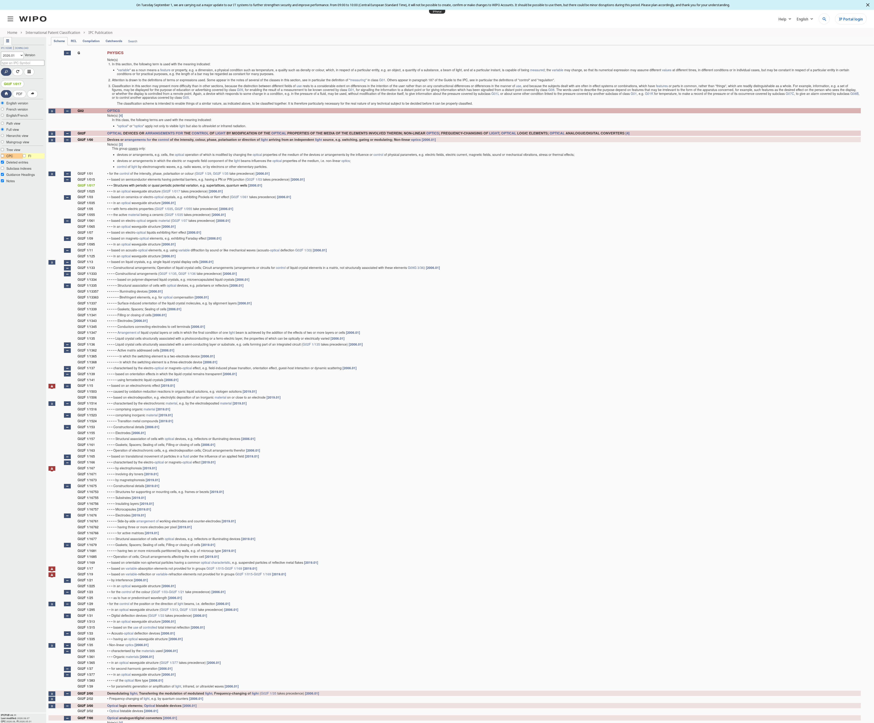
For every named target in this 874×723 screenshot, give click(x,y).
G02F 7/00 (85, 717)
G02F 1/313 (169, 609)
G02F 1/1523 (87, 415)
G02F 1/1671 (87, 474)
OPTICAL (114, 133)
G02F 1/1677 (87, 538)
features (662, 85)
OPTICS (113, 110)
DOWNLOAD (21, 48)
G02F (82, 133)
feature (165, 70)
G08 (551, 89)
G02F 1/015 (86, 179)
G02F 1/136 (187, 273)
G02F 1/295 (86, 609)
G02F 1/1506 (87, 397)
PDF (19, 93)
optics (139, 126)
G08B (854, 93)
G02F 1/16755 (88, 497)
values (666, 70)
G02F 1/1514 (87, 403)
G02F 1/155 (86, 432)
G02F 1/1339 (87, 309)
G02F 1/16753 (88, 491)
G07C (790, 93)
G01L (495, 93)
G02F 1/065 (86, 226)
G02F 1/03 (254, 179)
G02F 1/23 (85, 591)
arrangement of (147, 521)
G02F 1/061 (239, 197)
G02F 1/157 (86, 438)
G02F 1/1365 (87, 356)
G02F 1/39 (85, 686)
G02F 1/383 (86, 680)
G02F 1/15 (85, 385)
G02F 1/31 (85, 615)
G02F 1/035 (86, 202)
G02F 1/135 (168, 273)
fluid (186, 456)
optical (122, 126)
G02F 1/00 (85, 139)
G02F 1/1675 (87, 485)
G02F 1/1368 (87, 362)
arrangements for (137, 139)
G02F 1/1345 (87, 326)
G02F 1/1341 (87, 315)
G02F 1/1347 (87, 332)
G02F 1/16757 (88, 509)
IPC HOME (6, 48)
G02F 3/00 (85, 705)
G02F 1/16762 (88, 527)
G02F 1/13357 (88, 291)
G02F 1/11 (85, 250)
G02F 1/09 (85, 238)
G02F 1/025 (86, 191)
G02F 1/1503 (87, 391)
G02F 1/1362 (87, 350)
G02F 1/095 (86, 244)
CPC (9, 156)
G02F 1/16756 (88, 503)
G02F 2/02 (85, 698)
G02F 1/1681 (87, 550)
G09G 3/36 (416, 267)
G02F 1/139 (86, 374)
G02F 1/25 (85, 597)
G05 (186, 97)
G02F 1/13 (85, 261)
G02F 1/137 (86, 368)
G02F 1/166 (86, 462)
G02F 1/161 (86, 444)
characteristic (220, 562)
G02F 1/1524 (87, 421)
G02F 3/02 (85, 710)
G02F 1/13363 (88, 297)
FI (29, 156)
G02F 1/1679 (87, 544)
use (299, 85)
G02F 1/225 (86, 586)
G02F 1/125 (86, 256)
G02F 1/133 (86, 267)
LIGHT (220, 133)
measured (537, 70)
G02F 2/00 (85, 693)
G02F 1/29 (203, 173)
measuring (358, 80)
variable (124, 70)
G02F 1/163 (86, 450)
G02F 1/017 (12, 83)
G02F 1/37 (85, 668)
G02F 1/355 (86, 650)
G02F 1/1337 (87, 303)
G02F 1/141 (86, 379)
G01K (649, 93)
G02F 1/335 (188, 609)
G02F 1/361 (86, 656)
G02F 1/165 (86, 456)
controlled (150, 627)
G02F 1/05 (85, 208)
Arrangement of (128, 332)
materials (148, 650)
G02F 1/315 (86, 627)
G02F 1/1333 (87, 273)
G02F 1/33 (303, 250)
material (134, 214)
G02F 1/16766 (88, 533)
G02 (81, 110)
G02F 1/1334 (87, 279)
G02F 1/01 (85, 173)
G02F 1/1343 (87, 320)
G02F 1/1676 (87, 515)
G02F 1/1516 (87, 409)
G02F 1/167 (86, 468)
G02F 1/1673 (87, 480)
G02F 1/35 (221, 173)
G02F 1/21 (85, 580)
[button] (67, 53)
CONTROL (200, 133)
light (182, 126)
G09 (240, 89)
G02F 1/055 (183, 208)
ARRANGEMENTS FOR (164, 133)
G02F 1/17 (85, 568)
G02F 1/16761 (88, 521)
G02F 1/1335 (87, 285)
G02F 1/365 (86, 662)
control (163, 139)
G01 (382, 80)
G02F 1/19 (85, 574)
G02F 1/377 (169, 662)
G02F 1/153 (86, 427)
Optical (112, 705)
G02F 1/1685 (87, 556)
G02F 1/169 (86, 562)
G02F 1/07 (180, 220)
